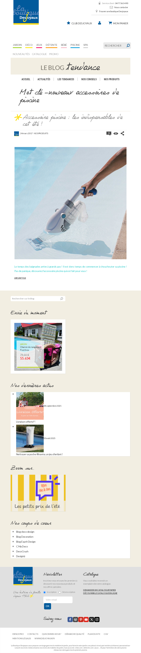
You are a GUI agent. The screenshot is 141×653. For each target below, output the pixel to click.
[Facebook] (70, 619)
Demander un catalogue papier (99, 590)
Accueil (25, 79)
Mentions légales (21, 638)
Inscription (52, 592)
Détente (51, 44)
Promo (54, 54)
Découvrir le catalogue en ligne (100, 593)
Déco (28, 44)
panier (120, 23)
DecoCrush (22, 551)
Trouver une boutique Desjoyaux (113, 11)
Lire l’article (20, 278)
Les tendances (65, 79)
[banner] (26, 12)
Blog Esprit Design (26, 541)
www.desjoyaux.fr (45, 638)
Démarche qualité (74, 634)
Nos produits (112, 79)
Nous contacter (121, 7)
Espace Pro (18, 634)
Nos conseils (89, 79)
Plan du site (94, 634)
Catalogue (39, 54)
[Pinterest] (80, 619)
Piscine (75, 44)
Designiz (20, 556)
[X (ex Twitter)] (91, 619)
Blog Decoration (24, 536)
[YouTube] (86, 619)
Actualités (43, 79)
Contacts (32, 634)
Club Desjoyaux (81, 23)
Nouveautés (21, 54)
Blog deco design (25, 531)
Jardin (17, 44)
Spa (85, 44)
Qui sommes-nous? (51, 634)
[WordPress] (75, 619)
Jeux (39, 44)
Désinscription (68, 592)
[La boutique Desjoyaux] (70, 66)
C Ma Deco (22, 546)
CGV (106, 634)
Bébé (64, 44)
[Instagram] (97, 619)
